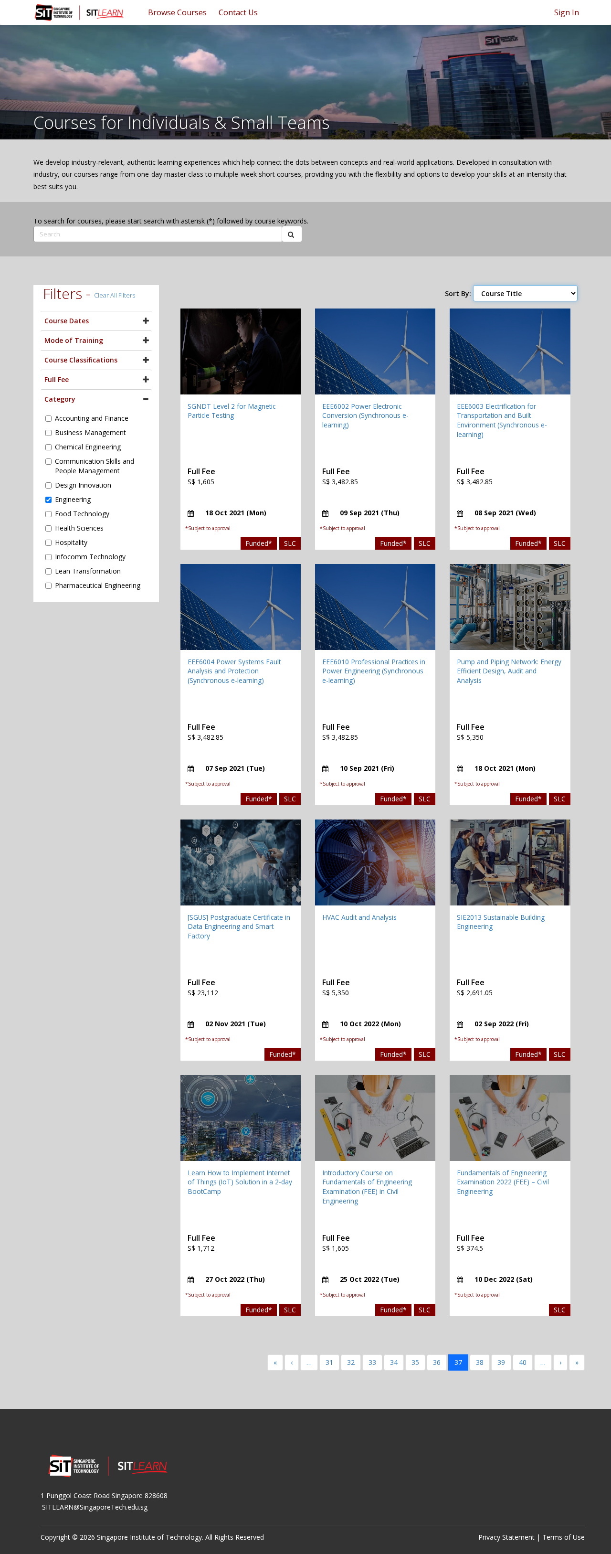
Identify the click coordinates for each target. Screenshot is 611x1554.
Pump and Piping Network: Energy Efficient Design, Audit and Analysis (509, 671)
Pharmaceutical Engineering (97, 585)
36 (437, 1362)
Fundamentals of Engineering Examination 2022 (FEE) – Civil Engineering (503, 1182)
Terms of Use (563, 1537)
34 (394, 1362)
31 (329, 1362)
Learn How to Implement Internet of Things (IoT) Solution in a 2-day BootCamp (240, 1182)
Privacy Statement (506, 1537)
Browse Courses (177, 12)
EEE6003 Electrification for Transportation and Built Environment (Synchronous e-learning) (502, 420)
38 (480, 1362)
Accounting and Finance (91, 418)
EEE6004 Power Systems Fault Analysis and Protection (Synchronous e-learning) (234, 671)
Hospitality (71, 542)
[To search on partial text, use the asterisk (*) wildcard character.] (292, 234)
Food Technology (82, 513)
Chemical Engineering (88, 446)
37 (458, 1362)
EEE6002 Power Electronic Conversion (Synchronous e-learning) (365, 415)
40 (523, 1362)
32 (351, 1362)
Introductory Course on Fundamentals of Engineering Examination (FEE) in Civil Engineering (367, 1186)
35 (415, 1362)
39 (501, 1362)
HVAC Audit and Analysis (359, 917)
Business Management (90, 432)
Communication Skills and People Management (94, 466)
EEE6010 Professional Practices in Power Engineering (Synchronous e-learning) (373, 671)
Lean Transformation (88, 570)
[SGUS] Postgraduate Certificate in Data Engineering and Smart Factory (239, 926)
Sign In (566, 12)
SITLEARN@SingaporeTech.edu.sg (94, 1506)
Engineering (73, 499)
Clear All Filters (114, 295)
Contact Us (238, 12)
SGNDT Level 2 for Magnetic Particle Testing (231, 411)
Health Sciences (79, 527)
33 (372, 1362)
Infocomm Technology (90, 556)
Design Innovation (83, 485)
